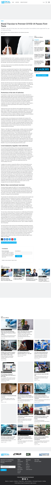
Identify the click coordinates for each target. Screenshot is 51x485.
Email (1, 464)
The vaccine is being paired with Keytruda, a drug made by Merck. (25, 441)
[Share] (5, 239)
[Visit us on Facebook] (25, 479)
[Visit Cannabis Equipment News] (28, 454)
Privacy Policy (21, 481)
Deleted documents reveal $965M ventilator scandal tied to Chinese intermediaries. (7, 357)
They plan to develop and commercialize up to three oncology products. (42, 400)
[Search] (46, 2)
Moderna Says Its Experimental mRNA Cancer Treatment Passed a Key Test (25, 438)
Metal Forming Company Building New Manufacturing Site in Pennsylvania (41, 438)
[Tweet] (10, 239)
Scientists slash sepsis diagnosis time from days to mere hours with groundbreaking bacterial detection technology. (25, 335)
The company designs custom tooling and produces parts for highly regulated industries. (41, 442)
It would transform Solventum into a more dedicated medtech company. (8, 440)
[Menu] (49, 2)
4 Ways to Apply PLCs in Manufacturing (18, 278)
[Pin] (12, 239)
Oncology (36, 393)
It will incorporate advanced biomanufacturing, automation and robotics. (42, 421)
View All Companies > (42, 75)
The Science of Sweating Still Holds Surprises (8, 396)
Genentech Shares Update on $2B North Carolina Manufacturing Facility (41, 417)
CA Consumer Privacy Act (37, 481)
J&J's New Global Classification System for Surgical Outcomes (41, 353)
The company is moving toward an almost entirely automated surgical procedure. (8, 336)
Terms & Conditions (28, 481)
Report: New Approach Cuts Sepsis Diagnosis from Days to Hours (39, 49)
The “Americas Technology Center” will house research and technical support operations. (41, 377)
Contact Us (11, 481)
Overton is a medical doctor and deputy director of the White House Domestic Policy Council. (25, 420)
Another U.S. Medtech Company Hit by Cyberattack (39, 42)
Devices (3, 350)
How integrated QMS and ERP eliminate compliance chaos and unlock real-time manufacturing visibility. (8, 379)
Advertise (16, 481)
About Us (6, 481)
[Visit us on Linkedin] (23, 479)
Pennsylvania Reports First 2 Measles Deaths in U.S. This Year (39, 62)
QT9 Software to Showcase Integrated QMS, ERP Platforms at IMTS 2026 (8, 375)
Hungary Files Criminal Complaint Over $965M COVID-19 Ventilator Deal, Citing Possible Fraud (39, 56)
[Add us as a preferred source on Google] (15, 239)
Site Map (44, 481)
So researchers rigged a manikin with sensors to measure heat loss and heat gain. (8, 399)
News (2, 20)
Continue (18, 256)
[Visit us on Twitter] (27, 479)
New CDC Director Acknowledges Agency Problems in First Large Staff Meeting (25, 397)
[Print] (2, 239)
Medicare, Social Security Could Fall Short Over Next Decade (6, 279)
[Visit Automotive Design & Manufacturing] (44, 454)
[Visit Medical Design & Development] (5, 454)
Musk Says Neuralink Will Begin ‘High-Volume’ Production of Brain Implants (43, 280)
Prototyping (20, 329)
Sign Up (3, 469)
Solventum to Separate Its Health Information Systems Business (8, 437)
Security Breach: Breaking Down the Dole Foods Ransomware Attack (31, 279)
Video (28, 276)
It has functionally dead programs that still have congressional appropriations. (25, 400)
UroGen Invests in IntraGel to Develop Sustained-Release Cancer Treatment (41, 397)
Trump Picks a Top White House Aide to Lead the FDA (25, 417)
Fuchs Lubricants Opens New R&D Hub (41, 374)
